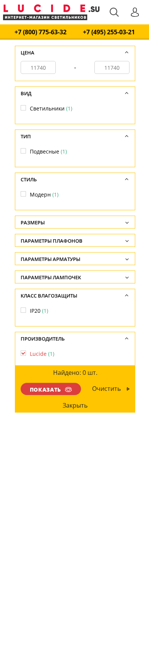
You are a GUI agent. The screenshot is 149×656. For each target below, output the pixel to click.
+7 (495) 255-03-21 (109, 32)
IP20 (39, 310)
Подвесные (48, 151)
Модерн (44, 194)
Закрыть (75, 405)
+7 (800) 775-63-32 (40, 32)
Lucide (42, 353)
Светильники (51, 108)
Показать (45, 389)
